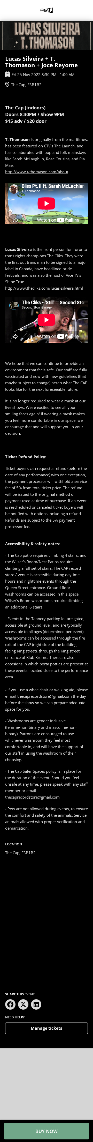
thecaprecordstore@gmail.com (44, 696)
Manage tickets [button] (46, 1028)
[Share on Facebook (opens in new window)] (10, 1004)
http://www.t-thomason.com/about (36, 171)
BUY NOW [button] (46, 1131)
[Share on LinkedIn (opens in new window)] (36, 1004)
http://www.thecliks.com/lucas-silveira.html (44, 288)
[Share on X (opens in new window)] (23, 1004)
